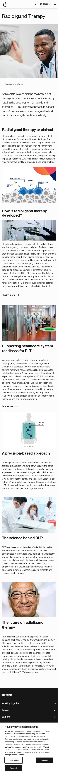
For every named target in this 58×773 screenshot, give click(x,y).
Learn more (9, 295)
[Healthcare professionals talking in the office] (29, 323)
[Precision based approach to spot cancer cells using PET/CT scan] (29, 430)
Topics (55, 710)
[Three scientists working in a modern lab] (29, 515)
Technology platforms (14, 84)
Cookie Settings (13, 760)
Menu (54, 4)
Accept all (13, 768)
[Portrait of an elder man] (29, 600)
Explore (55, 717)
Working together (55, 703)
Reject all (44, 760)
